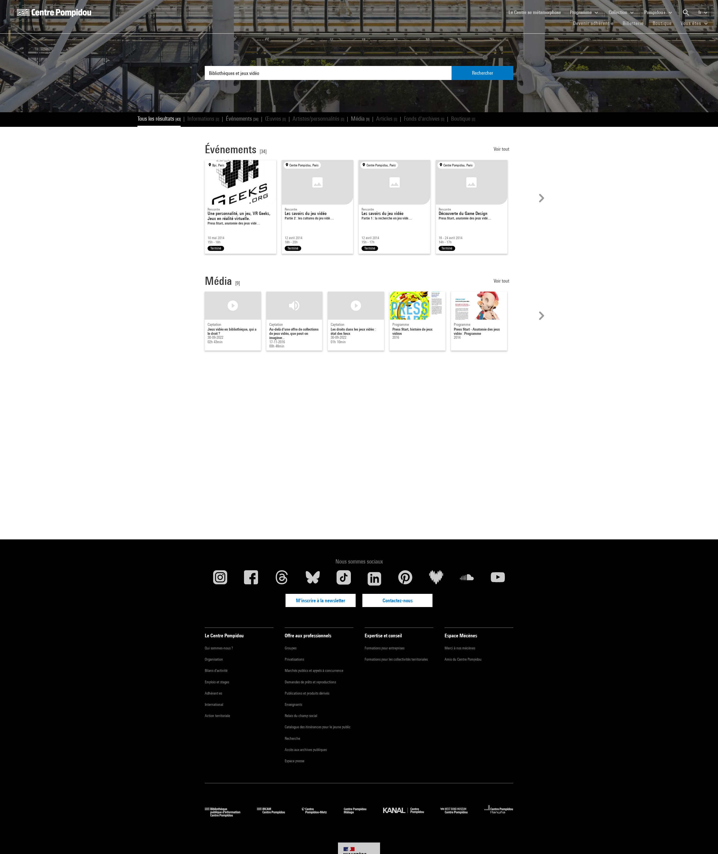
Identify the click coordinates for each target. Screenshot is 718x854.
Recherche (292, 738)
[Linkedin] (374, 578)
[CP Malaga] (359, 815)
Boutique (664, 23)
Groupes (290, 648)
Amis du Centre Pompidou (463, 659)
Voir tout (502, 149)
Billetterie (633, 23)
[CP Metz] (318, 815)
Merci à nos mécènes (460, 648)
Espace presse (294, 761)
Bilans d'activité (216, 670)
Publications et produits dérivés (307, 693)
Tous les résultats (159, 118)
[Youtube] (497, 578)
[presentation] (541, 198)
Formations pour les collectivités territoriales (396, 659)
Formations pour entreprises (384, 648)
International (214, 704)
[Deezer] (436, 578)
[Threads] (281, 578)
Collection (619, 12)
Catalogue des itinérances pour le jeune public (318, 727)
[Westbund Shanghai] (458, 815)
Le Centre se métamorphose (536, 12)
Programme (581, 12)
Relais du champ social (301, 715)
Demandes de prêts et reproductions (310, 682)
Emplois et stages (217, 682)
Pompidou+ (655, 12)
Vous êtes (692, 23)
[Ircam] (275, 815)
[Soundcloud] (467, 578)
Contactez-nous (398, 600)
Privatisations (294, 659)
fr (700, 12)
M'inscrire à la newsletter (320, 600)
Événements (242, 118)
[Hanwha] (498, 815)
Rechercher (482, 73)
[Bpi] (226, 815)
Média (360, 118)
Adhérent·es (213, 693)
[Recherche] (686, 12)
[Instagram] (220, 578)
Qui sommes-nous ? (219, 648)
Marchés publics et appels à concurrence (314, 670)
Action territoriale (217, 715)
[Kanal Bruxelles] (407, 815)
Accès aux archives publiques (306, 749)
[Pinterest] (405, 578)
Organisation (214, 659)
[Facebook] (251, 578)
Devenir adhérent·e (595, 23)
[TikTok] (343, 578)
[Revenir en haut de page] (704, 840)
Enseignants (293, 704)
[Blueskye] (312, 578)
